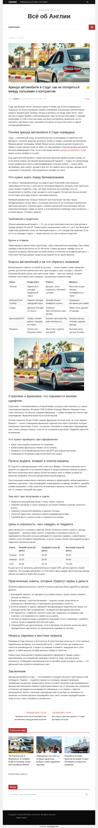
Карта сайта (22, 818)
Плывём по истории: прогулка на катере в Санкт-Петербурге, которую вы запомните (76, 760)
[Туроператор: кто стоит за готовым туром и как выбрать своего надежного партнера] (49, 744)
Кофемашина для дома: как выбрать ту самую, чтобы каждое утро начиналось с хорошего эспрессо (35, 2)
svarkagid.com (53, 826)
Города (87, 99)
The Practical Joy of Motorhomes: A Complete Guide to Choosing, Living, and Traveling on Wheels (19, 760)
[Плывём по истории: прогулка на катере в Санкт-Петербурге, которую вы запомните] (77, 744)
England (16, 99)
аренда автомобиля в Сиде (73, 150)
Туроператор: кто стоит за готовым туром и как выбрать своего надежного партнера (48, 760)
